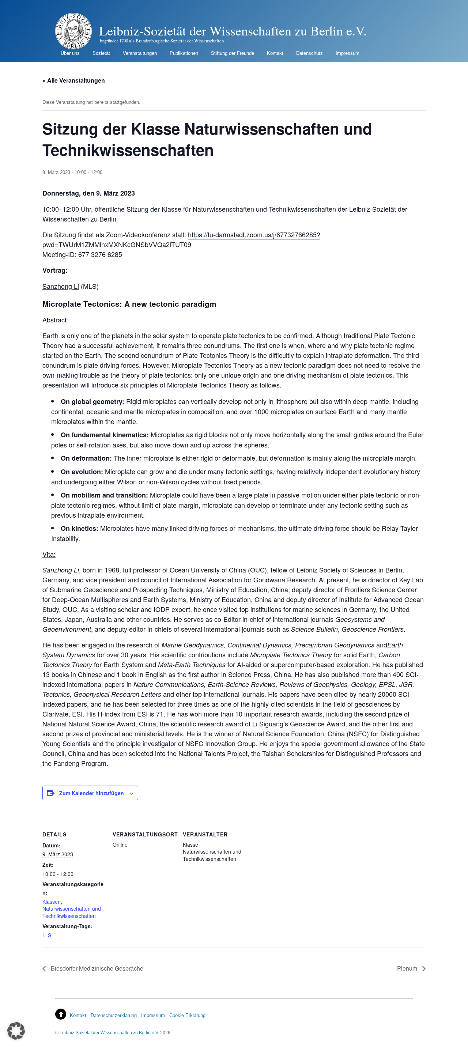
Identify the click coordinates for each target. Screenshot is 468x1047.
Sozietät (101, 53)
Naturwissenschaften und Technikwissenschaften (71, 912)
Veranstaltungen (140, 53)
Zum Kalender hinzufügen (91, 793)
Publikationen (184, 53)
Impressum (347, 53)
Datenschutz (309, 53)
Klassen (51, 901)
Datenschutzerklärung (114, 1015)
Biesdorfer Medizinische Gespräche (96, 968)
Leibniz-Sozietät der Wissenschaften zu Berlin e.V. (109, 1032)
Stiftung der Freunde (232, 53)
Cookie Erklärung (187, 1015)
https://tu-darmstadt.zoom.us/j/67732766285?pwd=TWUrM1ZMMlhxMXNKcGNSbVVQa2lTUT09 (181, 239)
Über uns (70, 53)
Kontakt (275, 53)
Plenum (408, 968)
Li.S (46, 935)
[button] (16, 1031)
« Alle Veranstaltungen (73, 80)
